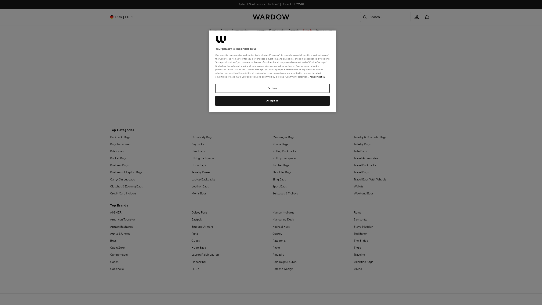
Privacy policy (317, 76)
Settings (272, 88)
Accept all (272, 100)
